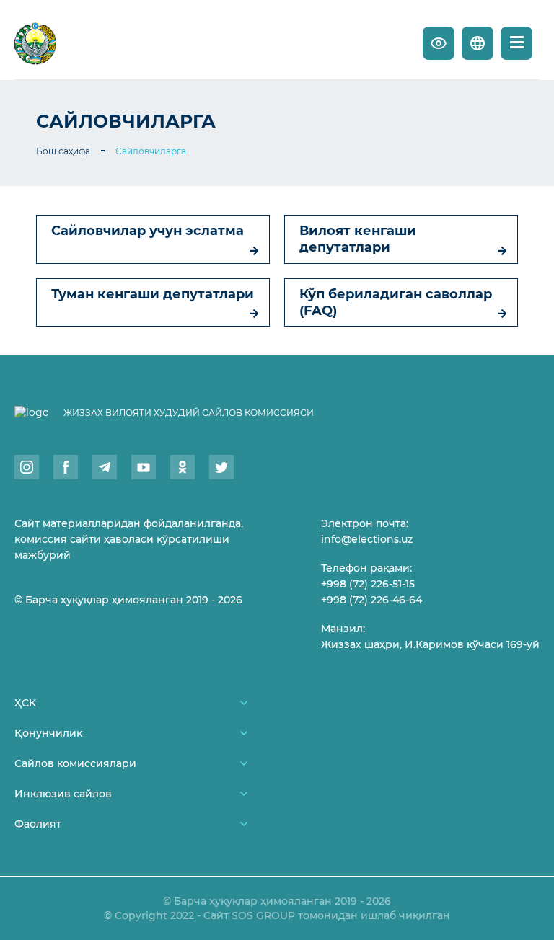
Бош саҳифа (63, 151)
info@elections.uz (367, 539)
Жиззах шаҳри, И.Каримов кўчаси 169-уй (430, 644)
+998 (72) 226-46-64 (371, 599)
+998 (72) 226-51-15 (368, 583)
